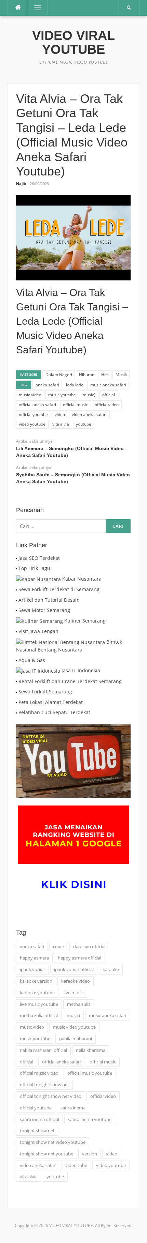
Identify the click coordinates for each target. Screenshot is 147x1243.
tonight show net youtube (46, 1154)
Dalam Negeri (58, 375)
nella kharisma (90, 1050)
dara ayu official (89, 946)
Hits (105, 375)
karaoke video (75, 981)
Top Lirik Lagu (34, 568)
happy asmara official (79, 958)
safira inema (73, 1108)
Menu (34, 7)
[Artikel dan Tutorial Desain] (16, 600)
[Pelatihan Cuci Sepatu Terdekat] (16, 712)
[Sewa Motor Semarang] (16, 610)
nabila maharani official (43, 1050)
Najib (21, 183)
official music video (39, 1073)
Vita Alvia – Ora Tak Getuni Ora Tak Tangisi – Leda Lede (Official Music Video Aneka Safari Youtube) (72, 321)
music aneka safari (108, 385)
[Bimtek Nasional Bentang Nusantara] (60, 642)
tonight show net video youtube (52, 1142)
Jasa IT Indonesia (81, 670)
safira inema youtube (89, 1119)
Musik (121, 375)
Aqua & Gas (31, 660)
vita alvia (60, 424)
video (60, 414)
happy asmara (34, 958)
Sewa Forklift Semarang (45, 691)
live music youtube (39, 1004)
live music (73, 992)
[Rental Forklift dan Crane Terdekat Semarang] (16, 681)
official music (75, 405)
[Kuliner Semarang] (39, 620)
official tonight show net (44, 1084)
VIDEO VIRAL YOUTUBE (73, 42)
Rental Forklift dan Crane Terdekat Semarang (70, 681)
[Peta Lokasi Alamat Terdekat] (16, 702)
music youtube (62, 395)
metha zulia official (39, 1015)
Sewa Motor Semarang (44, 610)
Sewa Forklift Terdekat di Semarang (58, 589)
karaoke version (36, 981)
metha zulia (79, 1004)
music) (89, 395)
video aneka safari (89, 414)
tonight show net (37, 1130)
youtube (83, 424)
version (89, 1154)
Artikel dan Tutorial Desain (49, 600)
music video (30, 395)
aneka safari (47, 385)
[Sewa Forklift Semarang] (16, 691)
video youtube (32, 424)
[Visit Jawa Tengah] (16, 631)
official (108, 395)
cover (58, 946)
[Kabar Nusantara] (38, 579)
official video (107, 405)
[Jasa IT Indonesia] (38, 670)
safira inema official (39, 1119)
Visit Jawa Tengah (38, 631)
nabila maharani (75, 1038)
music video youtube (74, 1027)
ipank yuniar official (74, 969)
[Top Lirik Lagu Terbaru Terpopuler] (16, 568)
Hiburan (86, 375)
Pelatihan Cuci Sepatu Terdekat (54, 712)
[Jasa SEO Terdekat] (16, 558)
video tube (76, 1165)
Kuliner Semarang (85, 620)
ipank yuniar (32, 969)
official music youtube (89, 1073)
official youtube (33, 414)
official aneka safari (37, 405)
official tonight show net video (50, 1096)
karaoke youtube (37, 992)
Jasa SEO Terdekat (39, 558)
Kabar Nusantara (82, 579)
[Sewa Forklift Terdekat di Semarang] (16, 589)
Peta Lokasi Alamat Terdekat (50, 702)
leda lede (74, 385)
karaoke (111, 969)
